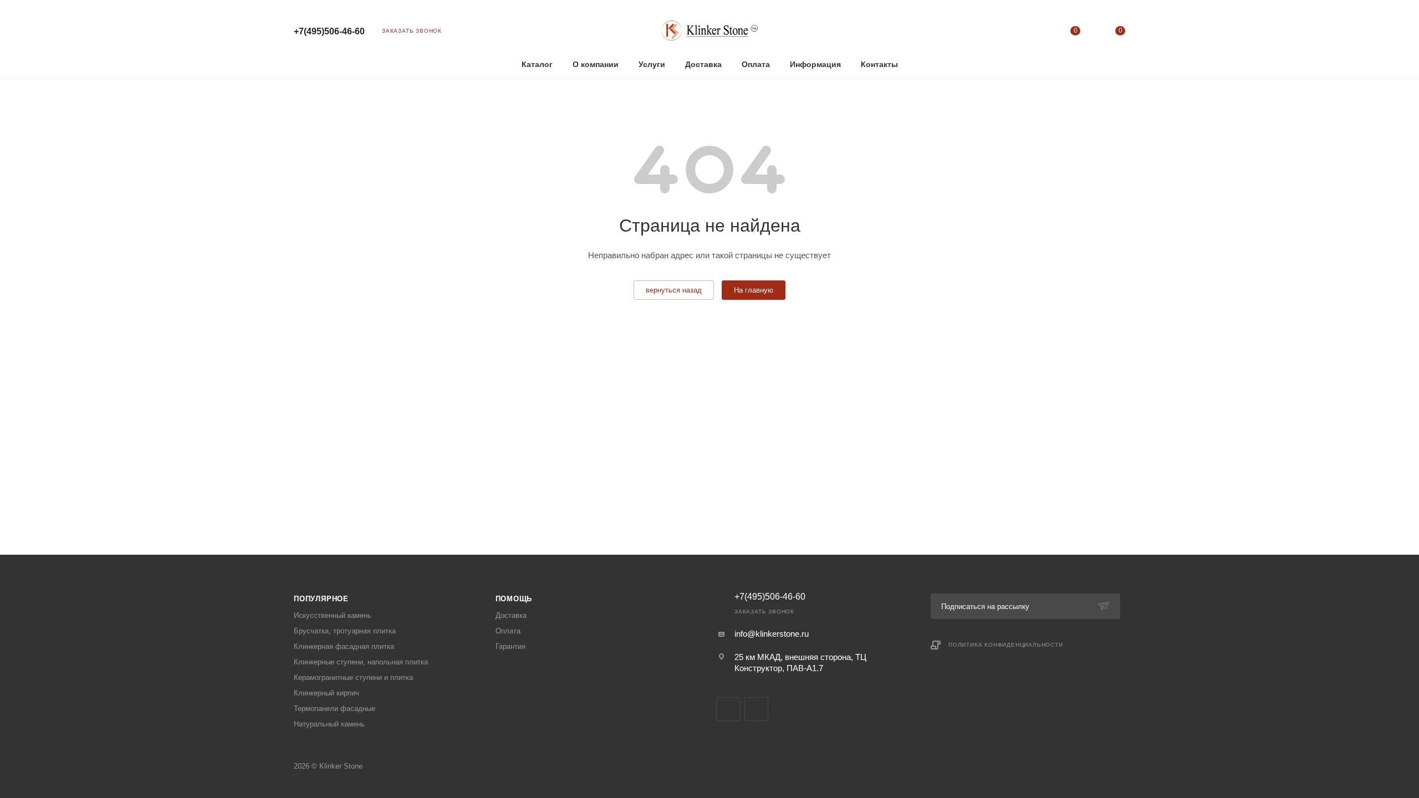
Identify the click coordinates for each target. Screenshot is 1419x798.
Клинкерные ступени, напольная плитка (361, 662)
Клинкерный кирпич (326, 693)
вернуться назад (674, 290)
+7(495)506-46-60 (329, 31)
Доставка (511, 615)
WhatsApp (756, 709)
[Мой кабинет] (1030, 33)
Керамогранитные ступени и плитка (353, 677)
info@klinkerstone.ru (771, 633)
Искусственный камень (332, 615)
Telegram (728, 709)
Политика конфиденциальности (1005, 645)
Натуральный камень (329, 724)
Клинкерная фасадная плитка (344, 646)
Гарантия (510, 646)
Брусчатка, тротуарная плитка (345, 631)
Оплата (508, 631)
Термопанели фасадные (334, 708)
